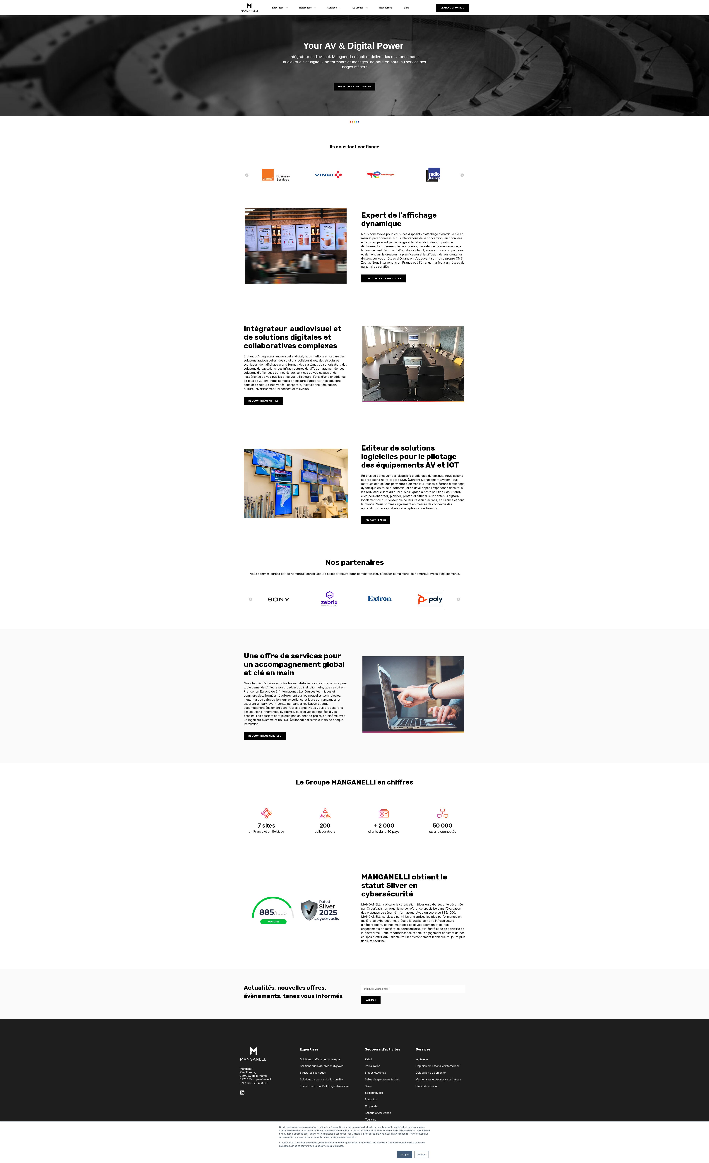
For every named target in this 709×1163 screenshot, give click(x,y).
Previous (462, 175)
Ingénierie (422, 1059)
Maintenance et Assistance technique (438, 1079)
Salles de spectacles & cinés (382, 1079)
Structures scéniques (313, 1072)
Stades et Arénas (375, 1072)
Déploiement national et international (438, 1065)
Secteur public (374, 1092)
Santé (368, 1086)
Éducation (371, 1099)
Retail (368, 1059)
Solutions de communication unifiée (321, 1079)
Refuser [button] (422, 1154)
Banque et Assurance (378, 1112)
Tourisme (370, 1119)
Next (247, 175)
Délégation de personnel (431, 1072)
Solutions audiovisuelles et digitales (321, 1065)
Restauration (372, 1065)
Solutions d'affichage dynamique (320, 1059)
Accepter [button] (404, 1154)
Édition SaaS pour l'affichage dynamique (325, 1086)
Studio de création (427, 1086)
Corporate (371, 1106)
